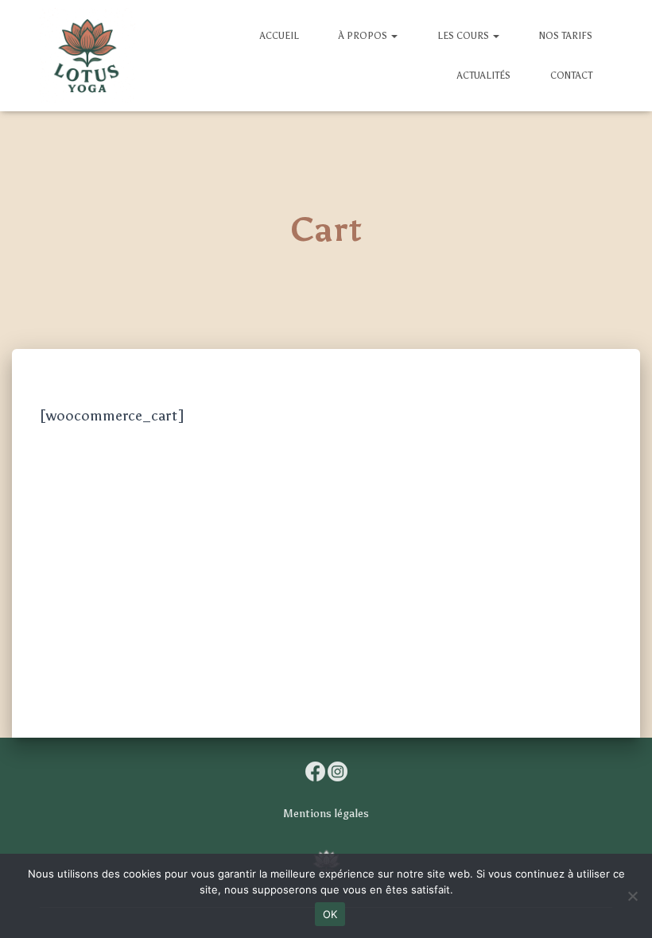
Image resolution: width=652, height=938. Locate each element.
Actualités (483, 75)
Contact (571, 75)
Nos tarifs (565, 35)
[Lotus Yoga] (87, 55)
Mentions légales (326, 813)
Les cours (464, 35)
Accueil (279, 35)
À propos (364, 35)
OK (330, 914)
